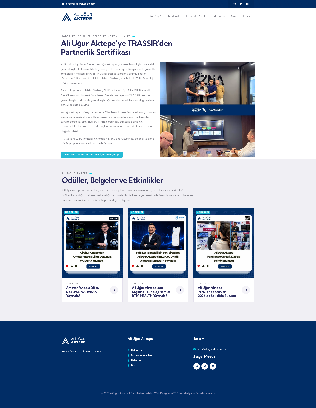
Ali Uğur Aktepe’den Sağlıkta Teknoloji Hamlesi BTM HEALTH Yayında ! (151, 292)
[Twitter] (241, 4)
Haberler (72, 283)
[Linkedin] (247, 4)
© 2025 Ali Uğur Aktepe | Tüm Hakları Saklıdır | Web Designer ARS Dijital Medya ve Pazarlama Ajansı (158, 393)
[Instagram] (234, 4)
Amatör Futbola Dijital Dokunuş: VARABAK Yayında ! (82, 292)
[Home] (77, 16)
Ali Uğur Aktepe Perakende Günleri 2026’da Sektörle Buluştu (217, 292)
